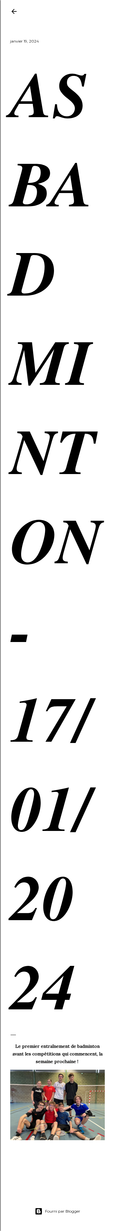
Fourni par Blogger (62, 1211)
